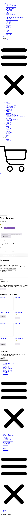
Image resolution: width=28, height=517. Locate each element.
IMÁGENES (9, 10)
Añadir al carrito (9, 228)
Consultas (5, 36)
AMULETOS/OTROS (11, 5)
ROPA (7, 26)
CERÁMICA (9, 21)
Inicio (4, 1)
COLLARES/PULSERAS (12, 20)
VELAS (8, 12)
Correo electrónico (4, 281)
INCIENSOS (9, 9)
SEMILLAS (8, 34)
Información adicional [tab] (15, 234)
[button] (14, 71)
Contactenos (8, 40)
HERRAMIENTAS (10, 8)
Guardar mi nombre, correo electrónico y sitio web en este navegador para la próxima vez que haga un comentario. (14, 286)
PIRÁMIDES (9, 33)
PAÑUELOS (9, 18)
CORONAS (8, 22)
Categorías (5, 3)
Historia (7, 39)
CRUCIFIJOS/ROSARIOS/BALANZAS (15, 17)
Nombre (2, 279)
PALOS (7, 35)
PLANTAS (8, 13)
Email (1, 358)
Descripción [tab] (5, 234)
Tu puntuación (3, 270)
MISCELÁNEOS (7, 367)
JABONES (8, 27)
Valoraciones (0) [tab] (6, 236)
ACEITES (8, 4)
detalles (3, 316)
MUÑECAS (8, 29)
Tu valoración (3, 271)
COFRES (8, 30)
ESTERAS (8, 31)
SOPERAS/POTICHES (11, 14)
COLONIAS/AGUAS (11, 7)
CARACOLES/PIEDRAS (12, 16)
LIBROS (8, 23)
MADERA (8, 25)
